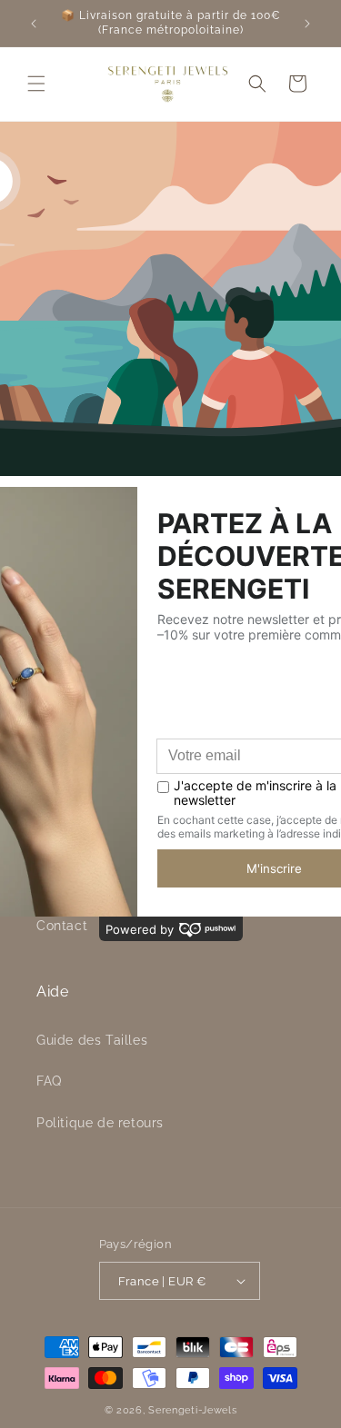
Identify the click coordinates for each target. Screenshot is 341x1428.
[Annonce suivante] (307, 24)
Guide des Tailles (91, 1040)
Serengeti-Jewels (192, 1410)
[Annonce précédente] (34, 24)
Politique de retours (100, 1123)
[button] (36, 84)
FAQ (49, 1081)
